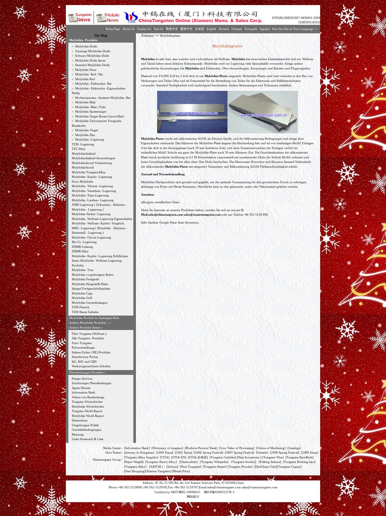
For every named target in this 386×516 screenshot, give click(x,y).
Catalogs (294, 448)
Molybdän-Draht (85, 46)
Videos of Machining (271, 448)
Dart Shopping (134, 471)
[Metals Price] (181, 471)
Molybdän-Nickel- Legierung (91, 214)
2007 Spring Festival (239, 452)
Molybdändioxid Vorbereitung (92, 163)
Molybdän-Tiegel (86, 130)
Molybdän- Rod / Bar (88, 74)
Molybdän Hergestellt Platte (90, 284)
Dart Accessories (249, 457)
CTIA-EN (178, 457)
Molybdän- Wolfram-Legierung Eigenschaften (102, 218)
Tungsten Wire (273, 457)
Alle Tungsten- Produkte (88, 338)
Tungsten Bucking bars (299, 461)
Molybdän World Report (88, 415)
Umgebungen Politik (85, 425)
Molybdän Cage (82, 293)
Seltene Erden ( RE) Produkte (91, 352)
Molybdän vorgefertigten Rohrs (92, 274)
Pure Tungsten (190, 466)
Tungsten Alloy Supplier (141, 457)
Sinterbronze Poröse (85, 356)
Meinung (78, 434)
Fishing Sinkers (270, 461)
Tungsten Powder (240, 466)
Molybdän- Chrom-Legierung (91, 237)
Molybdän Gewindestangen (90, 302)
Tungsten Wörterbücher (87, 401)
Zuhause (147, 35)
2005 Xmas (183, 452)
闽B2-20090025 (189, 492)
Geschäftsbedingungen (86, 429)
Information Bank (83, 392)
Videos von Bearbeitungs (88, 397)
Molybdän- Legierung (89, 139)
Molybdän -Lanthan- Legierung (93, 200)
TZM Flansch (80, 307)
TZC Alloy (79, 148)
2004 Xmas (164, 452)
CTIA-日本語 (198, 457)
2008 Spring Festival (284, 452)
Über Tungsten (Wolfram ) (89, 333)
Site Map (100, 36)
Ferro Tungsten (82, 343)
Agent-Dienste (81, 388)
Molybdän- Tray (83, 270)
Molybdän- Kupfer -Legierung (92, 176)
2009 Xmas (309, 452)
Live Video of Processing (236, 448)
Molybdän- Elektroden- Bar (93, 83)
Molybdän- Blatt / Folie (90, 107)
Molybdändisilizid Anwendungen (93, 158)
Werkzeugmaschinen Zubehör (91, 366)
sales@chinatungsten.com (165, 214)
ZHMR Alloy (80, 251)
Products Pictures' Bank (201, 448)
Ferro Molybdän (82, 181)
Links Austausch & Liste (87, 439)
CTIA (164, 457)
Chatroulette (188, 461)
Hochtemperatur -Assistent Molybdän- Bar (102, 97)
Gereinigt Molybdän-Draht (92, 51)
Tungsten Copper (289, 466)
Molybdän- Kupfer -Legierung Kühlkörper (100, 256)
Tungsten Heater (214, 466)
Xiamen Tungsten (158, 471)
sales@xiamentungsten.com (202, 214)
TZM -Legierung (83, 144)
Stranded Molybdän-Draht (92, 65)
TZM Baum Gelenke (85, 312)
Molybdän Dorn (85, 69)
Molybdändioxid (83, 167)
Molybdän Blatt (85, 102)
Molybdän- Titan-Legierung (90, 195)
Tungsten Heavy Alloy (161, 461)
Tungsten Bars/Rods (300, 457)
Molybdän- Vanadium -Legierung (94, 191)
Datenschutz (80, 420)
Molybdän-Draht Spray (90, 60)
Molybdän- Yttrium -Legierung (92, 186)
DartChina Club (265, 466)
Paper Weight (133, 461)
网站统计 (193, 496)
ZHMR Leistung (82, 246)
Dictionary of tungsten (167, 448)
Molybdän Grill (82, 297)
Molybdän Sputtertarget (90, 111)
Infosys (172, 466)
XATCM (155, 466)
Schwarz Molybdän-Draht (91, 55)
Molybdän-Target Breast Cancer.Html (99, 116)
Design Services (82, 378)
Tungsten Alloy (135, 466)
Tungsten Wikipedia (214, 461)
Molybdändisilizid (84, 153)
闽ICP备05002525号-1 (219, 492)
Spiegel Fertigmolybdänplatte (91, 288)
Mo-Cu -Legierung (84, 242)
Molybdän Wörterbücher (88, 406)
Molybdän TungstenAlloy (89, 172)
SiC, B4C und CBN (84, 361)
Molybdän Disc (84, 135)
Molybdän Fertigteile (85, 279)
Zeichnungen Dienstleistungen (91, 383)
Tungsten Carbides (223, 457)
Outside (262, 452)
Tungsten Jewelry (243, 461)
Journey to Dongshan (139, 452)
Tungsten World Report (87, 411)
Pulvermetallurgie (83, 347)
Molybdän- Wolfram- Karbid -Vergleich (98, 223)
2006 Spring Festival (208, 452)
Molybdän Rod (84, 79)
